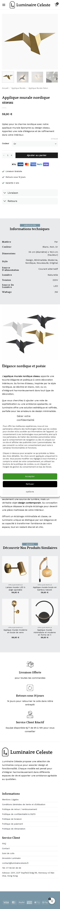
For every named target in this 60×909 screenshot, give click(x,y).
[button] (3, 4)
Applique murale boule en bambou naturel (45, 588)
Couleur (5, 143)
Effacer (54, 139)
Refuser (30, 484)
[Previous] (6, 41)
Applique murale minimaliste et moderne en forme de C (45, 632)
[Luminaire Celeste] (30, 4)
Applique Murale (18, 88)
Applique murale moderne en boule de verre (15, 631)
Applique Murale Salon (38, 88)
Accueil (5, 88)
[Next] (53, 41)
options (30, 492)
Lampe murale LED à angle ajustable (15, 588)
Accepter (30, 476)
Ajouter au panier (37, 155)
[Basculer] (5, 193)
